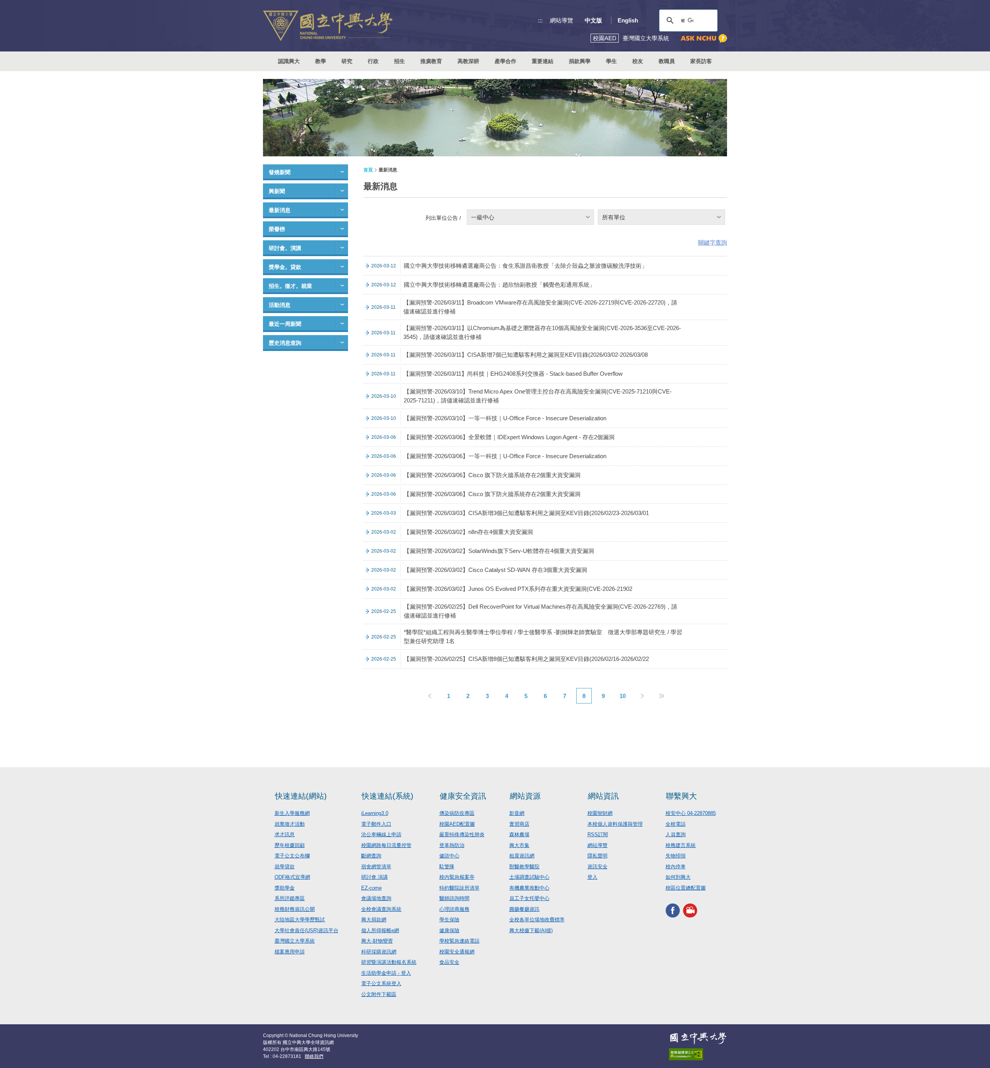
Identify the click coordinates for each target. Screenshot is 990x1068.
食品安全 (449, 962)
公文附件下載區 (378, 994)
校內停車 (676, 866)
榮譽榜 (277, 229)
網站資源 (525, 796)
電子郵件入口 (376, 824)
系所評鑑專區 (290, 898)
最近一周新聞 (285, 324)
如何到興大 (678, 877)
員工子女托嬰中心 (529, 898)
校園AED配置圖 (457, 824)
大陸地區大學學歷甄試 (300, 920)
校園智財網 (600, 813)
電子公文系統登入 (381, 983)
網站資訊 (603, 796)
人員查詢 (676, 834)
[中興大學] (698, 1038)
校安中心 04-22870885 (691, 813)
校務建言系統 (681, 845)
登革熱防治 (451, 845)
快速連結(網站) (301, 796)
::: (540, 20)
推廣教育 (431, 61)
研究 (346, 61)
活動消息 (279, 305)
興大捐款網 (373, 920)
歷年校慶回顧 (290, 845)
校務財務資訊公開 (295, 909)
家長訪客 (701, 61)
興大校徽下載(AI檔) (531, 930)
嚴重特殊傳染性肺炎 (462, 834)
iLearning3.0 (374, 813)
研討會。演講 (285, 248)
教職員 (667, 61)
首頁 (368, 170)
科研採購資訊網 (378, 952)
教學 (320, 61)
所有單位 (613, 217)
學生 (611, 61)
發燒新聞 (279, 172)
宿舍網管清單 (376, 866)
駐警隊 (446, 866)
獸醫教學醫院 (524, 866)
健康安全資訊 (463, 796)
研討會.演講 (374, 877)
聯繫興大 (681, 796)
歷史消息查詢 (285, 343)
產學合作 (505, 61)
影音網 (516, 813)
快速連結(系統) (387, 796)
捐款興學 (580, 61)
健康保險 (449, 930)
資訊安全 (597, 866)
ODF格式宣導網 (292, 877)
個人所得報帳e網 (380, 930)
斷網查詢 (371, 856)
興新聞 (277, 191)
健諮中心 (449, 856)
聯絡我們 (314, 1056)
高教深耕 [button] (468, 61)
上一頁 (429, 695)
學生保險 (449, 920)
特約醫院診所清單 (459, 888)
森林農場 (519, 834)
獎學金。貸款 (285, 267)
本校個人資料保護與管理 (615, 824)
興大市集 (519, 845)
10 (623, 696)
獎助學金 (285, 888)
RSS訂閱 (597, 834)
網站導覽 (561, 20)
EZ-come (371, 888)
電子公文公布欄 (292, 856)
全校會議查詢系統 (381, 909)
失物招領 (676, 856)
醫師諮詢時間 (454, 898)
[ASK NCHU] (704, 38)
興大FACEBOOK (673, 910)
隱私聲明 (597, 856)
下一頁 (642, 695)
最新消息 (279, 210)
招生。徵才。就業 (290, 286)
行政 (373, 61)
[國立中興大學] (328, 25)
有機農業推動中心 (529, 888)
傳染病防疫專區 (457, 813)
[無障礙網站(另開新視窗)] (698, 1054)
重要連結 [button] (542, 61)
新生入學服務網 (292, 813)
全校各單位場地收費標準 (537, 920)
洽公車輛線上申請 (381, 834)
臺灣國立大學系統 (295, 941)
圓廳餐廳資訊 (524, 909)
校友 (637, 61)
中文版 (593, 20)
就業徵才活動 (290, 824)
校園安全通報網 (457, 952)
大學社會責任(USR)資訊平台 (306, 930)
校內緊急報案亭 (457, 877)
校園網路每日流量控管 (386, 845)
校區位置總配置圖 (686, 888)
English (628, 20)
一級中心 (482, 217)
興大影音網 (690, 910)
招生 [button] (399, 61)
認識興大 (289, 61)
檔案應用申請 (290, 952)
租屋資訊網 (521, 856)
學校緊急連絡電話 (459, 941)
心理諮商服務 (454, 909)
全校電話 (676, 824)
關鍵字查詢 (712, 242)
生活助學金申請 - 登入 (386, 973)
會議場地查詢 (376, 898)
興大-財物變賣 (377, 941)
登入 (592, 877)
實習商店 (519, 824)
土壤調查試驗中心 (529, 877)
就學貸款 (285, 866)
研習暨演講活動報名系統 (388, 962)
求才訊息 (285, 834)
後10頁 (661, 695)
